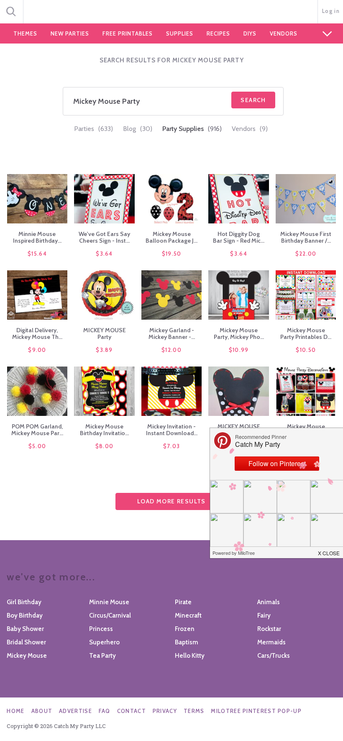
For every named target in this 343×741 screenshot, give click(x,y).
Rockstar (269, 629)
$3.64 (104, 253)
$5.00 (37, 446)
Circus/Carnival (110, 615)
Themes (25, 33)
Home (15, 711)
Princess (101, 629)
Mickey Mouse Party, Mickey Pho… (239, 333)
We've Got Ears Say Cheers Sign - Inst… (104, 237)
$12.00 (171, 349)
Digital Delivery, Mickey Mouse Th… (37, 333)
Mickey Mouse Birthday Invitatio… (104, 430)
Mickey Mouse (27, 655)
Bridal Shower (26, 642)
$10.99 (239, 349)
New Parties (70, 33)
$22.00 (306, 253)
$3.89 (104, 349)
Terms (194, 711)
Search (253, 100)
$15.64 (37, 253)
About (42, 711)
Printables (127, 33)
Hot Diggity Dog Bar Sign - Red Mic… (238, 237)
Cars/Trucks (273, 655)
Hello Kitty (190, 655)
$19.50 (172, 253)
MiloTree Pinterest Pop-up (256, 711)
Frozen (185, 629)
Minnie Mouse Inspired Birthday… (37, 237)
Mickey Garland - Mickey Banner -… (171, 333)
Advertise (75, 711)
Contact (131, 711)
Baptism (186, 642)
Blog (137, 129)
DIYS (249, 33)
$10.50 (306, 349)
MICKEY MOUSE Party (104, 333)
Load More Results (171, 501)
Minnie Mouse (109, 602)
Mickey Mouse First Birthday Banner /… (305, 237)
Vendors (283, 33)
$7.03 (171, 446)
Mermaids (271, 642)
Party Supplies (192, 129)
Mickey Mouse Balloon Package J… (171, 237)
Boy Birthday (25, 615)
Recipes (218, 33)
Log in (331, 11)
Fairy (264, 615)
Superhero (104, 642)
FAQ (104, 711)
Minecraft (188, 615)
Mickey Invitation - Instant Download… (171, 430)
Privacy (165, 711)
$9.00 (37, 349)
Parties (93, 129)
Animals (268, 602)
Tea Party (102, 655)
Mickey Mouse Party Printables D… (305, 333)
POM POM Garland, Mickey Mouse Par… (37, 430)
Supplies (179, 33)
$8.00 (104, 446)
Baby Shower (25, 629)
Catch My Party (171, 12)
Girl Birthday (24, 602)
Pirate (183, 602)
